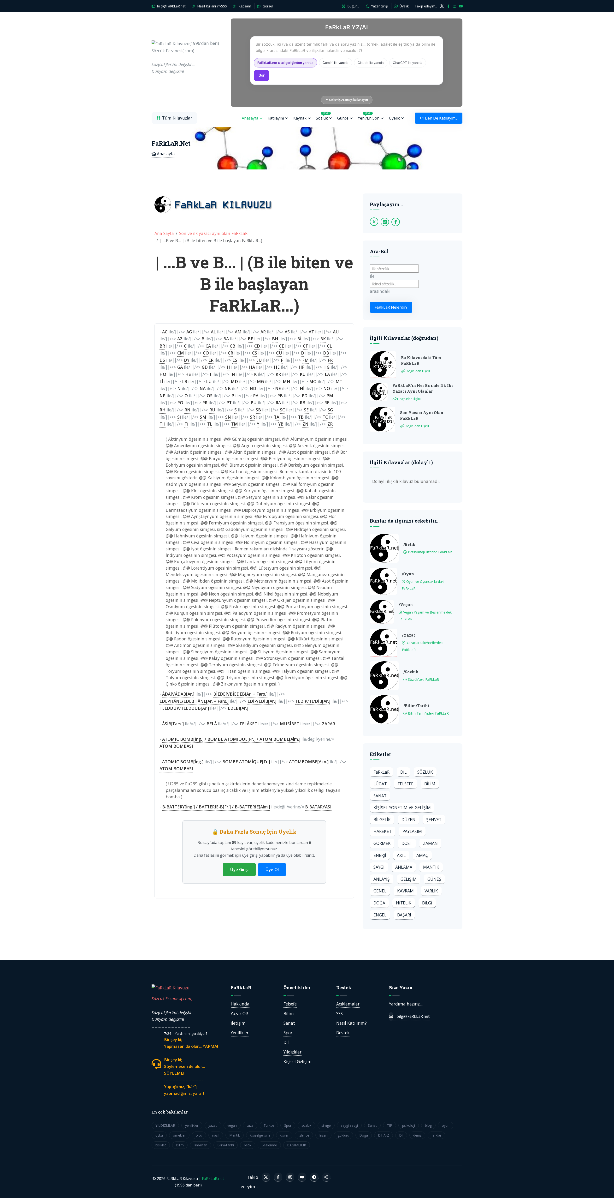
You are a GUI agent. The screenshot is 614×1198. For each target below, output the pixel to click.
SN (228, 417)
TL (209, 424)
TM (234, 424)
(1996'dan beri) (185, 57)
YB (280, 424)
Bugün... (353, 6)
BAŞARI (404, 915)
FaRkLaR (381, 772)
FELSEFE (405, 784)
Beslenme (269, 1145)
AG (189, 332)
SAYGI (378, 867)
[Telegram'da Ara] (314, 1177)
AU (336, 332)
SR (252, 417)
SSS (339, 1013)
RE (326, 402)
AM (238, 332)
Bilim (288, 1013)
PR (204, 402)
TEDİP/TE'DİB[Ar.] (312, 701)
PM (329, 395)
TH (162, 424)
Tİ (186, 424)
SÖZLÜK (425, 772)
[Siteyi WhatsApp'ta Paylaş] (326, 1177)
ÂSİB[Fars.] (173, 724)
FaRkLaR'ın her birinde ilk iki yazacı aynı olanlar (422, 388)
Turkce (269, 1125)
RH (162, 410)
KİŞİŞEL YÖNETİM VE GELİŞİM (402, 807)
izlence (304, 1135)
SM (203, 417)
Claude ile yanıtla (371, 63)
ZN (305, 424)
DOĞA (379, 903)
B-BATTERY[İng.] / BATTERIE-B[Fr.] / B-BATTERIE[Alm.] (216, 807)
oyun (445, 1125)
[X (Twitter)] (266, 1177)
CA (208, 346)
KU (303, 374)
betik (247, 1145)
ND (253, 388)
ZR (330, 424)
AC (164, 332)
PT (229, 402)
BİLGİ (427, 903)
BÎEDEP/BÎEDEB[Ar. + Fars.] (240, 694)
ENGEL (379, 915)
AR (263, 332)
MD (234, 381)
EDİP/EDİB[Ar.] (262, 701)
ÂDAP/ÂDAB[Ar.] (178, 694)
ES (234, 360)
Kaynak (300, 118)
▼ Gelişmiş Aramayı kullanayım (346, 100)
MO (313, 381)
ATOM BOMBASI (176, 746)
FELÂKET (248, 724)
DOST (406, 843)
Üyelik (404, 6)
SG (330, 410)
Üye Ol (272, 869)
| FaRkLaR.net (211, 1178)
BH (275, 339)
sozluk (306, 1125)
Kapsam (244, 6)
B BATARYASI (318, 807)
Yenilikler (239, 1032)
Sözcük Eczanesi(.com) (172, 998)
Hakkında (240, 1004)
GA (180, 367)
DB (326, 353)
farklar (436, 1135)
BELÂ (212, 724)
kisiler (284, 1135)
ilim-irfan (200, 1145)
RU (212, 410)
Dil (286, 1042)
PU (254, 402)
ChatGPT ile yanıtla (407, 63)
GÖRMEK (382, 843)
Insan (323, 1135)
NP (162, 395)
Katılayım (276, 118)
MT (339, 381)
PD (304, 395)
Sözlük (322, 116)
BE (250, 339)
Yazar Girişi (379, 6)
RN (187, 410)
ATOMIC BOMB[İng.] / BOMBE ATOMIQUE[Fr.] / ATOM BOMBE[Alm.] (231, 739)
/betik (409, 544)
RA (278, 402)
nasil (215, 1135)
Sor (262, 75)
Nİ (302, 388)
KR (278, 374)
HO (162, 374)
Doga (363, 1135)
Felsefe (290, 1004)
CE (281, 346)
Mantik (234, 1135)
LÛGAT (380, 784)
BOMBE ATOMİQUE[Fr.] (246, 762)
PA (255, 395)
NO (326, 388)
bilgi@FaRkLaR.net (171, 6)
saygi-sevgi (349, 1125)
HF (301, 367)
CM (180, 353)
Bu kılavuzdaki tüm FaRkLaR (421, 360)
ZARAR (328, 724)
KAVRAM (405, 891)
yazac (212, 1125)
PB (280, 395)
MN (286, 381)
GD (205, 367)
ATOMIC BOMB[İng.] (182, 762)
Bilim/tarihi (225, 1145)
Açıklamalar (348, 1004)
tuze (250, 1125)
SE (306, 410)
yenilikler (191, 1125)
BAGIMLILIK (296, 1145)
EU (259, 360)
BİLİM (429, 784)
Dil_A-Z (383, 1135)
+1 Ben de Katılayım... (438, 118)
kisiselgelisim (260, 1135)
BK (323, 339)
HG (326, 367)
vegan (232, 1125)
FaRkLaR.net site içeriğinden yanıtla (285, 63)
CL (329, 346)
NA (203, 388)
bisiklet (160, 1145)
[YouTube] (302, 1177)
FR (330, 360)
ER (210, 360)
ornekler (179, 1135)
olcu (199, 1135)
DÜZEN (408, 819)
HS (188, 374)
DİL (403, 772)
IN (232, 374)
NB (227, 388)
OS (210, 395)
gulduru (343, 1135)
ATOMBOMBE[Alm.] (309, 762)
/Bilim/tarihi (416, 705)
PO (180, 402)
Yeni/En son (368, 116)
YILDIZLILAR (165, 1125)
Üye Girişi (239, 869)
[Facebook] (278, 1177)
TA (276, 417)
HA (252, 367)
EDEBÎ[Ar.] (238, 708)
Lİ (161, 381)
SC (282, 410)
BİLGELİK (382, 819)
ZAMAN (430, 843)
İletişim (238, 1023)
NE (278, 388)
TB (301, 417)
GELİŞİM (409, 879)
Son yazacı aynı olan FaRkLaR (421, 415)
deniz (417, 1135)
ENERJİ (379, 855)
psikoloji (408, 1125)
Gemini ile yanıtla (335, 63)
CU (279, 353)
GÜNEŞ (434, 879)
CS (254, 353)
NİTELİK (403, 903)
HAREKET (382, 831)
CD (257, 346)
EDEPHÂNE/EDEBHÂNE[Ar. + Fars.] (194, 701)
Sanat (289, 1023)
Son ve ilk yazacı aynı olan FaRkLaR (213, 233)
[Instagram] (290, 1177)
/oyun (408, 573)
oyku (159, 1135)
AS (287, 332)
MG (260, 381)
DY (186, 360)
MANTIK (431, 867)
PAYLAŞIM (412, 831)
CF (305, 346)
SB (258, 410)
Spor (287, 1032)
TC (325, 417)
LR (184, 381)
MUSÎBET (289, 724)
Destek (342, 1032)
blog (428, 1125)
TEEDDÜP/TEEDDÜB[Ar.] (184, 708)
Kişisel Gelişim (297, 1061)
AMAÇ (422, 855)
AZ (180, 339)
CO (206, 353)
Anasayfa (250, 118)
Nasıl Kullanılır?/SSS (211, 6)
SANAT (380, 796)
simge (326, 1125)
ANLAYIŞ (381, 879)
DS (162, 360)
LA (327, 374)
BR (162, 346)
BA (226, 339)
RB (302, 402)
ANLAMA (403, 867)
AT (311, 332)
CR (230, 353)
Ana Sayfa (164, 233)
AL (213, 332)
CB (232, 346)
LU (209, 381)
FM (305, 360)
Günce (342, 118)
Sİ (179, 417)
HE (277, 367)
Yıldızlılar (292, 1052)
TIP (389, 1125)
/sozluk (410, 671)
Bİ (299, 339)
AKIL (401, 855)
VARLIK (431, 891)
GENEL (379, 891)
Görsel (267, 6)
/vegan (406, 604)
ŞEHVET (434, 819)
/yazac (409, 635)
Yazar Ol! (239, 1013)
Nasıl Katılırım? (351, 1023)
